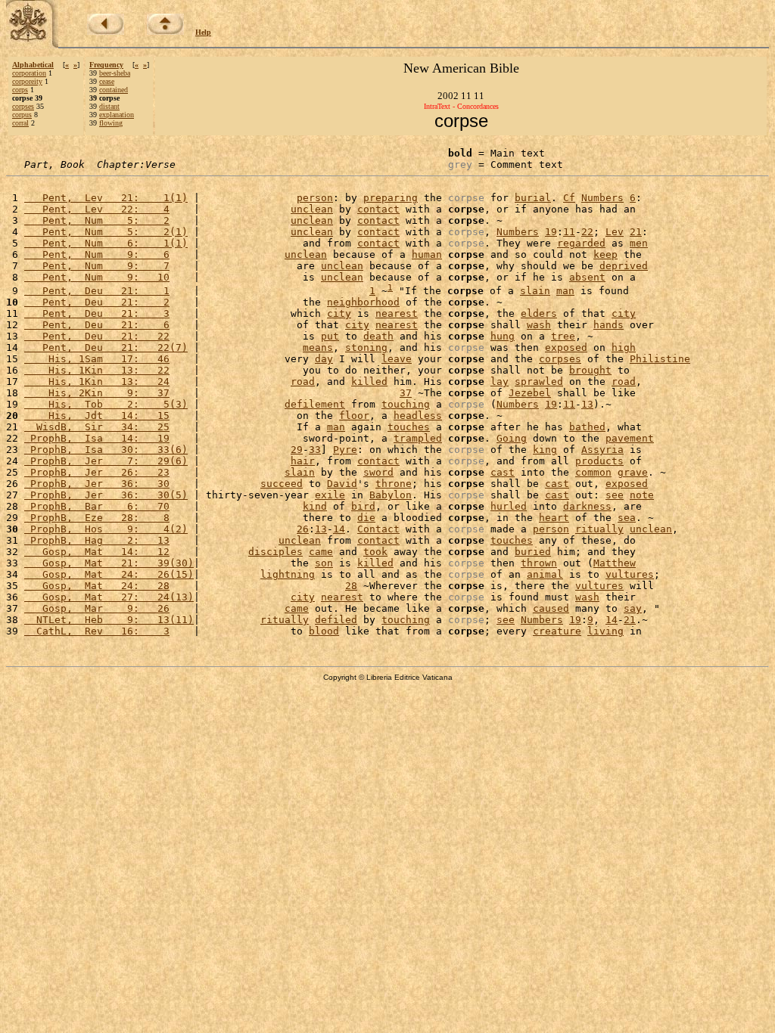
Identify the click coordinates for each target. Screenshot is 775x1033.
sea (627, 517)
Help (203, 32)
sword (378, 472)
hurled (508, 506)
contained (113, 89)
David (342, 483)
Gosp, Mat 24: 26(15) (109, 574)
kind (315, 506)
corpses (23, 106)
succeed (281, 483)
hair (303, 461)
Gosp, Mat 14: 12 (97, 551)
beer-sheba (114, 73)
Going (511, 438)
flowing (111, 123)
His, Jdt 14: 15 (97, 415)
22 (587, 231)
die (366, 517)
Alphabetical (33, 64)
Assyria (602, 449)
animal (545, 574)
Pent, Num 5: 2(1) (106, 231)
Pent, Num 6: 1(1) (106, 243)
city (339, 313)
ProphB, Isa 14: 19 (97, 438)
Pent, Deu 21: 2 (97, 302)
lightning (287, 574)
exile (330, 495)
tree (563, 336)
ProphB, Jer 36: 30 (97, 483)
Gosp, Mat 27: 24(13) (109, 597)
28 (351, 585)
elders (539, 313)
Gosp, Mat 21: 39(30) (109, 563)
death (378, 336)
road (303, 381)
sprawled (539, 381)
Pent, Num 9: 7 (97, 265)
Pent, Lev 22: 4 (97, 209)
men (639, 243)
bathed (587, 427)
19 (551, 231)
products (599, 461)
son (324, 563)
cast (502, 472)
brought (590, 370)
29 (297, 449)
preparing (390, 197)
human (427, 254)
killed (369, 381)
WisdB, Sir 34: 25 (97, 427)
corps (20, 89)
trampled (418, 438)
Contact (378, 529)
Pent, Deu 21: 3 (97, 313)
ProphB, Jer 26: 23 (97, 472)
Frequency (106, 64)
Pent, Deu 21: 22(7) (106, 347)
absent (587, 277)
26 (303, 529)
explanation (116, 114)
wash (539, 324)
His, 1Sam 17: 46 (97, 358)
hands (608, 324)
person (315, 197)
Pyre (345, 449)
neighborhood (363, 302)
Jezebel (530, 393)
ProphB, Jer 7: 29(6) (106, 461)
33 (315, 449)
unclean (312, 209)
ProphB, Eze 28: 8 (97, 517)
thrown (539, 563)
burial (533, 197)
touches (409, 427)
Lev (614, 231)
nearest (396, 313)
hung (502, 336)
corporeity (27, 81)
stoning (366, 347)
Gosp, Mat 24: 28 (97, 585)
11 (569, 231)
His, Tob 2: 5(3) (106, 404)
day (324, 358)
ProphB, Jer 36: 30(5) (106, 495)
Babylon (390, 495)
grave (633, 472)
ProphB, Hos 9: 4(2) (106, 529)
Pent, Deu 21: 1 (97, 290)
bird (363, 506)
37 (406, 393)
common (593, 472)
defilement (315, 404)
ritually (599, 529)
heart (554, 517)
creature (557, 631)
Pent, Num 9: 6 (97, 254)
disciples (275, 551)
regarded (581, 243)
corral (20, 123)
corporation (29, 73)
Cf (569, 197)
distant (109, 106)
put (330, 336)
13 (587, 404)
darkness (587, 506)
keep (605, 254)
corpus (22, 114)
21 (636, 231)
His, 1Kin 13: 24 (97, 381)
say (633, 608)
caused (551, 608)
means (318, 347)
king (545, 449)
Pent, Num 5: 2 (97, 220)
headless (418, 415)
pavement (629, 438)
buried (533, 551)
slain (535, 290)
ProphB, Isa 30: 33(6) (106, 449)
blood (324, 631)
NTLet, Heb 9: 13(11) (109, 619)
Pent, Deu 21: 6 (97, 324)
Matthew (614, 563)
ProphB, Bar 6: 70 (97, 506)
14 (339, 529)
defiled (336, 619)
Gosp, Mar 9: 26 (97, 608)
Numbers (602, 197)
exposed (566, 347)
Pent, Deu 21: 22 (97, 336)
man (565, 290)
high (624, 347)
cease (106, 81)
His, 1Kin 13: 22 (97, 370)
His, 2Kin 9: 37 (97, 393)
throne (393, 483)
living (605, 631)
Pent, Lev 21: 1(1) (106, 197)
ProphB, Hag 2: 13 (97, 540)
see (614, 495)
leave (396, 358)
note (642, 495)
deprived (623, 265)
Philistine (660, 358)
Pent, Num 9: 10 (97, 277)
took (375, 551)
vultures (629, 574)
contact (378, 209)
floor (354, 415)
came (321, 551)
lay (499, 381)
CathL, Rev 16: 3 (97, 631)
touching (405, 404)
